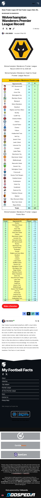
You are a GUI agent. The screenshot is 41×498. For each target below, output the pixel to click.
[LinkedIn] (38, 321)
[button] (30, 3)
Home (3, 10)
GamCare (26, 473)
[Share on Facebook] (3, 28)
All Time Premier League (23, 10)
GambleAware (17, 473)
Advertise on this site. (20, 420)
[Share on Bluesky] (10, 28)
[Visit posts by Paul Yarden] (3, 33)
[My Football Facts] (3, 3)
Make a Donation (10, 306)
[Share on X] (6, 28)
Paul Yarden (9, 33)
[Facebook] (3, 374)
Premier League (11, 10)
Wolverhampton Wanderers (10, 13)
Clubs (33, 10)
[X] (36, 321)
